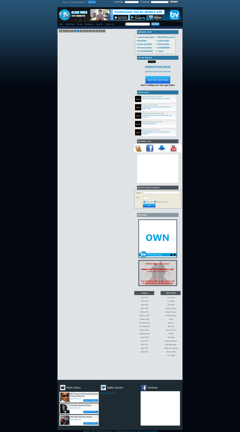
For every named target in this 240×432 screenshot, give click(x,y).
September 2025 (144, 333)
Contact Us (110, 24)
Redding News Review (171, 348)
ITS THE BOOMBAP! (145, 51)
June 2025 (144, 344)
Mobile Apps (70, 24)
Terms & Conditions (150, 431)
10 (100, 31)
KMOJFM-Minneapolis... (167, 37)
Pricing (79, 24)
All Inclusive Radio (144, 48)
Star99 (160, 51)
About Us (99, 24)
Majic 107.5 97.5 (171, 330)
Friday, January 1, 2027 (150, 105)
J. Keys (171, 319)
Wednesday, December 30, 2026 (153, 113)
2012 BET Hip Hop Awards (81, 417)
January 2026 (144, 319)
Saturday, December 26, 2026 (152, 97)
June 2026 (144, 301)
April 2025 (144, 352)
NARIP (171, 334)
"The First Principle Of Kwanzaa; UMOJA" (156, 99)
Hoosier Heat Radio (144, 44)
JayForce (171, 323)
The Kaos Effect (171, 352)
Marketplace (89, 24)
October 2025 (144, 330)
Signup (65, 2)
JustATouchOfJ (163, 41)
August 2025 (144, 337)
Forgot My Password (77, 2)
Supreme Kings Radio (145, 37)
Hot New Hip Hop (170, 315)
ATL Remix (171, 305)
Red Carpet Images (171, 344)
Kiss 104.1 (171, 326)
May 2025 (144, 348)
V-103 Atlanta (171, 355)
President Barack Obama (80, 405)
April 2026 (144, 308)
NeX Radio (171, 337)
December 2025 (144, 323)
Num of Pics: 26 (75, 399)
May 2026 (144, 305)
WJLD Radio (142, 41)
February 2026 (145, 315)
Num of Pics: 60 (75, 408)
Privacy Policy (136, 431)
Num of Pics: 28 (75, 419)
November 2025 (144, 326)
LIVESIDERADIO (164, 48)
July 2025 (144, 341)
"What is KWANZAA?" (149, 124)
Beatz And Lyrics (171, 308)
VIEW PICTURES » (90, 400)
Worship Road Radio (158, 66)
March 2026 (144, 312)
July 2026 (144, 297)
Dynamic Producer (170, 312)
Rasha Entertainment (171, 341)
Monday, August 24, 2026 (150, 130)
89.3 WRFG (171, 301)
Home (61, 24)
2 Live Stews (171, 297)
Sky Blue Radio (163, 44)
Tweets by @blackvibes (108, 393)
